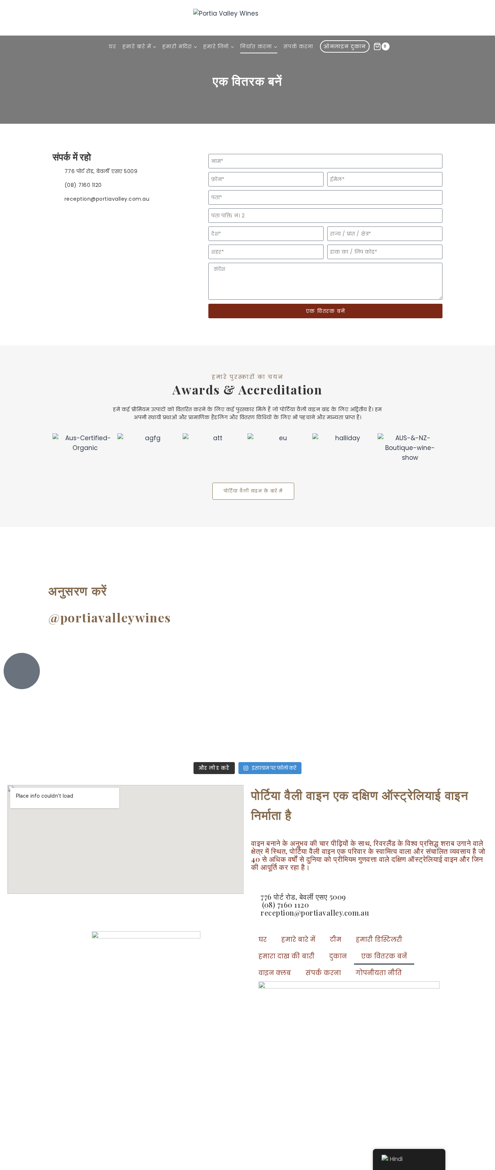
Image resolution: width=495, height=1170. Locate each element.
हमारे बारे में (298, 939)
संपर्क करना (298, 46)
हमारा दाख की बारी (286, 956)
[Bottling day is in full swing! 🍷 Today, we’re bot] (125, 696)
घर (112, 46)
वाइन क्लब (274, 973)
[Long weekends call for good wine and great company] (288, 706)
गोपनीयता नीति (378, 973)
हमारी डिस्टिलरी (379, 939)
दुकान (338, 956)
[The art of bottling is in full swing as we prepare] (369, 701)
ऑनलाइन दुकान (345, 46)
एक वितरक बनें (384, 956)
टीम (335, 939)
